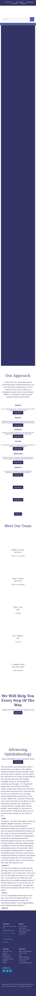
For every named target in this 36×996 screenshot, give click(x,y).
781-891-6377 (8, 933)
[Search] (32, 19)
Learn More (18, 413)
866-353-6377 (6, 936)
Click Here (18, 762)
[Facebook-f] (4, 971)
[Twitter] (7, 971)
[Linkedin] (10, 971)
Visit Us (18, 514)
